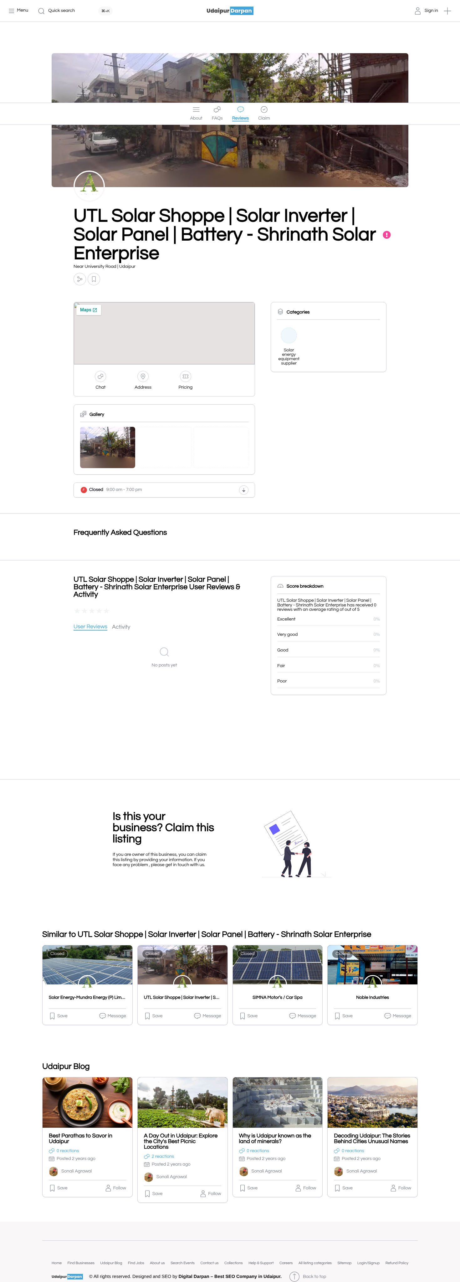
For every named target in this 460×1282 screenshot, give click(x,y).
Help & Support (260, 1263)
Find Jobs (136, 1263)
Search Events (183, 1263)
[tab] (90, 627)
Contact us (209, 1263)
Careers (286, 1263)
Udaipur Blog (111, 1263)
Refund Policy (397, 1263)
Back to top (314, 1276)
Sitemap (344, 1263)
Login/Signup (368, 1263)
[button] (447, 11)
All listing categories (315, 1263)
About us (157, 1263)
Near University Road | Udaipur (104, 266)
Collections (233, 1263)
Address (143, 387)
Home (57, 1263)
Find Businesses (81, 1263)
